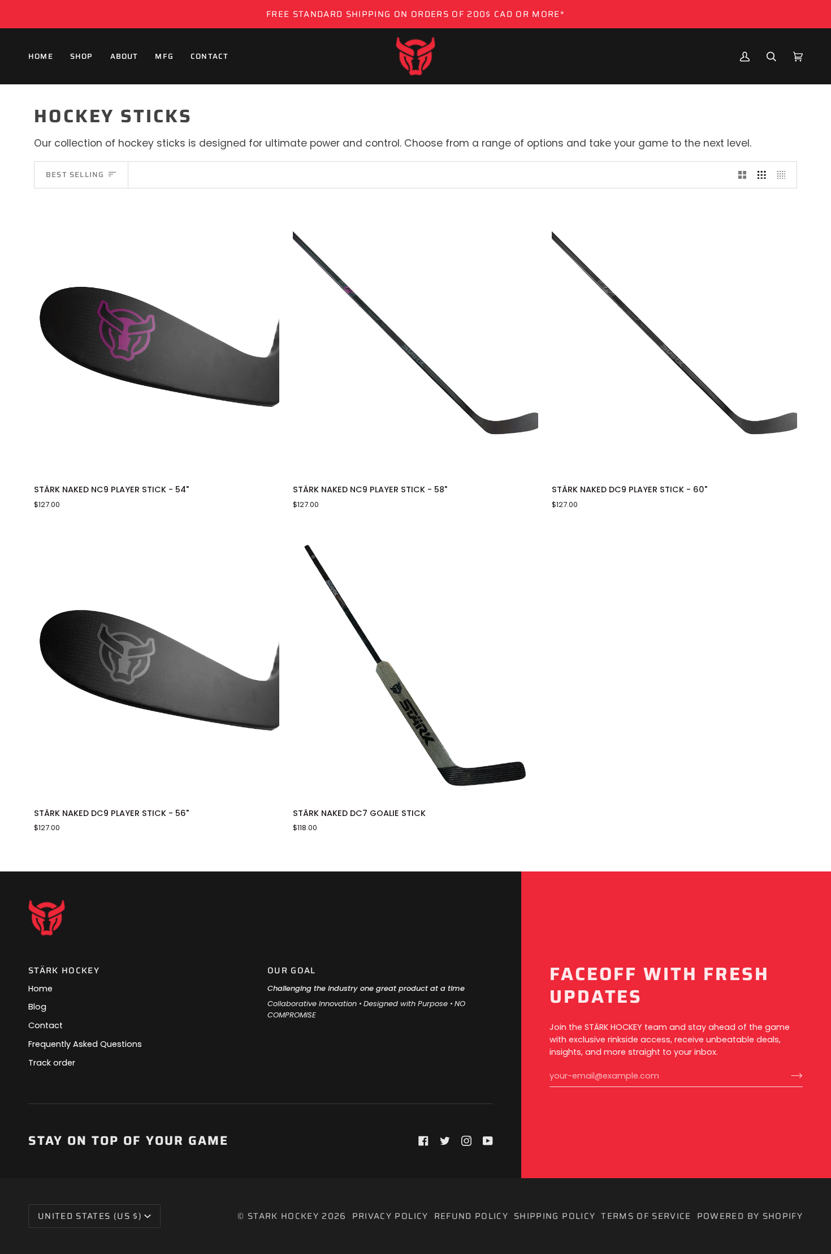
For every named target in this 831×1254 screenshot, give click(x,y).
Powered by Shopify (750, 1216)
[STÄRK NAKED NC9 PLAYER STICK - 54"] (156, 338)
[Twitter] (445, 1141)
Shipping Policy (554, 1216)
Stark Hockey (283, 1216)
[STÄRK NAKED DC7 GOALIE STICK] (415, 661)
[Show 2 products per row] (742, 175)
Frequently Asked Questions (85, 1044)
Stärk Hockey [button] (63, 970)
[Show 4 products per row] (784, 175)
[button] (82, 56)
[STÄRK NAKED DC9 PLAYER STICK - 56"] (156, 661)
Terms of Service (646, 1216)
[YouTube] (488, 1141)
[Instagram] (466, 1141)
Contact (45, 1025)
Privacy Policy (390, 1216)
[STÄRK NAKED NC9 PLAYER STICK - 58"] (415, 338)
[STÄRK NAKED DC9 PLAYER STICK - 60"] (674, 338)
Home (40, 988)
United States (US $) (90, 1216)
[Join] (788, 1076)
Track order (51, 1062)
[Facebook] (423, 1141)
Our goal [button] (291, 970)
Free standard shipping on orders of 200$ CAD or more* (415, 14)
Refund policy (471, 1216)
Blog (37, 1006)
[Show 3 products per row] (762, 175)
